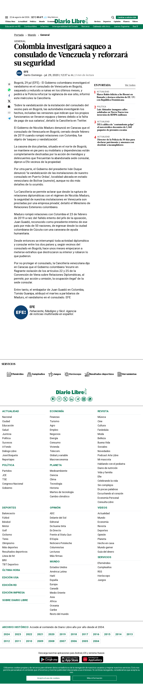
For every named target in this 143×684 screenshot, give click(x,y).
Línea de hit (8, 556)
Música (102, 417)
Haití (52, 575)
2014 (118, 634)
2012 (7, 641)
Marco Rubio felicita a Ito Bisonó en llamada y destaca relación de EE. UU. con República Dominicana (116, 97)
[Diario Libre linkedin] (71, 399)
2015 (107, 634)
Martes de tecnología (62, 492)
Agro (52, 425)
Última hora (11, 570)
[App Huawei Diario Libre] (92, 659)
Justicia (6, 434)
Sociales (102, 446)
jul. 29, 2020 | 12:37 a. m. (59, 75)
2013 (130, 634)
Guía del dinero (106, 551)
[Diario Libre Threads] (83, 399)
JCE (4, 475)
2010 (29, 641)
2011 (18, 641)
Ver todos (130, 85)
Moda (101, 434)
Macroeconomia (59, 459)
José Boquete (10, 455)
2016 (96, 634)
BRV (4, 560)
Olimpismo (8, 543)
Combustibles (30, 26)
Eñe (100, 476)
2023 (18, 634)
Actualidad (22, 22)
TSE (4, 479)
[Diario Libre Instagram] (59, 398)
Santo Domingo (33, 75)
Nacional (7, 417)
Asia (52, 597)
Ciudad (6, 421)
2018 (74, 634)
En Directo (55, 530)
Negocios (55, 434)
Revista (97, 22)
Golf (4, 530)
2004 (96, 641)
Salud (5, 429)
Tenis (5, 539)
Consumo (55, 442)
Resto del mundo (59, 614)
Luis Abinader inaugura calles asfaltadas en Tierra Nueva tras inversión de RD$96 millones (112, 112)
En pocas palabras (108, 489)
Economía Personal (108, 497)
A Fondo (6, 446)
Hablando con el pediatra (111, 463)
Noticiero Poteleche (61, 543)
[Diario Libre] (71, 20)
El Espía (54, 539)
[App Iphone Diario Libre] (69, 659)
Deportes (107, 22)
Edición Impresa (13, 592)
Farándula (103, 429)
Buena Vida (104, 442)
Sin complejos (105, 485)
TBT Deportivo (10, 564)
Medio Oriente (57, 592)
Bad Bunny (137, 26)
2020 (51, 634)
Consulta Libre (106, 502)
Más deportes (10, 547)
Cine (100, 421)
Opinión (117, 22)
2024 (7, 634)
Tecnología (56, 483)
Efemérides (104, 563)
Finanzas (55, 417)
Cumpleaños (105, 567)
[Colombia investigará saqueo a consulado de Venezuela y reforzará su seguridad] (9, 89)
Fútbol (5, 517)
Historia (54, 488)
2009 (40, 641)
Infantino (44, 26)
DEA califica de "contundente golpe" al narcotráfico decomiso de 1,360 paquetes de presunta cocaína (115, 127)
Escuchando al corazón (110, 493)
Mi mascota (104, 459)
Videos (135, 22)
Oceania (54, 605)
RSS (100, 571)
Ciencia (54, 475)
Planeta (126, 22)
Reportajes (8, 459)
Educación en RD (13, 26)
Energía (54, 438)
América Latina (58, 571)
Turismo (54, 421)
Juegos (102, 580)
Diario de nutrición (107, 468)
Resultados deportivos (15, 551)
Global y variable (59, 455)
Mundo (42, 22)
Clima (53, 479)
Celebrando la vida (108, 480)
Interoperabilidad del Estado (65, 26)
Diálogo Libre (9, 451)
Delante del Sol (58, 517)
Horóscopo (104, 575)
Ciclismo (7, 534)
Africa (53, 601)
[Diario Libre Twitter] (65, 399)
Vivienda (54, 446)
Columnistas (57, 547)
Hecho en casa (106, 543)
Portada (19, 35)
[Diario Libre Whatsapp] (89, 399)
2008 (51, 641)
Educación (8, 425)
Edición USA (10, 577)
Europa (54, 584)
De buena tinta (58, 526)
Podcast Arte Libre (108, 455)
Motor (5, 526)
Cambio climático (59, 496)
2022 (29, 634)
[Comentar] (9, 106)
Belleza (102, 438)
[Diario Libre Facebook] (53, 398)
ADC (52, 513)
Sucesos (7, 442)
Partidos (7, 470)
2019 (62, 634)
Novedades (104, 451)
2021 (40, 634)
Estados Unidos (58, 567)
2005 (85, 641)
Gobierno (7, 488)
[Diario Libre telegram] (77, 399)
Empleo (54, 429)
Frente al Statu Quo (60, 534)
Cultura (102, 425)
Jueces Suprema (121, 26)
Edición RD (9, 585)
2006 (74, 641)
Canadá (54, 588)
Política (33, 22)
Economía (51, 22)
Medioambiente (58, 470)
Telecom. (55, 451)
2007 (62, 641)
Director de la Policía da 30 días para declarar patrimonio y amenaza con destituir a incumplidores (116, 142)
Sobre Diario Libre (15, 600)
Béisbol (6, 522)
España (54, 580)
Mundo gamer (105, 547)
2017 (85, 634)
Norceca (85, 26)
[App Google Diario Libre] (49, 659)
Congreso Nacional (12, 483)
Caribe (53, 609)
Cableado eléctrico (101, 26)
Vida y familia (105, 472)
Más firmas (56, 556)
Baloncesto (8, 513)
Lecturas (55, 551)
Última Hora (10, 22)
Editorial (54, 522)
